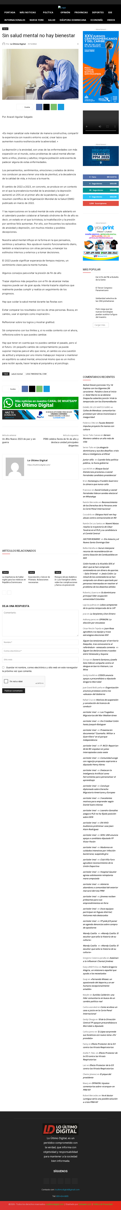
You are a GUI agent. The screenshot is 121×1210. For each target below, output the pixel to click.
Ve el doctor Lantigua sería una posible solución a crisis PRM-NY (100, 1098)
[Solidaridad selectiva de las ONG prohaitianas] (88, 301)
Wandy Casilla (90, 933)
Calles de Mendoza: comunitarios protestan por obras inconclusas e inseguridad (99, 414)
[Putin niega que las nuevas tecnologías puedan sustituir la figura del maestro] (88, 311)
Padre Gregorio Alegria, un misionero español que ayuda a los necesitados (100, 970)
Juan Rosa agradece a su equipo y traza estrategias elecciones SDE (98, 631)
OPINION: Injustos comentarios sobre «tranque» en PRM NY (99, 1086)
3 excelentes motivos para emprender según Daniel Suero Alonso (98, 801)
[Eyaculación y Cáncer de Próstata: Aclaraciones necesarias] (40, 565)
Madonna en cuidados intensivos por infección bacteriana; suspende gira (99, 850)
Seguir (113, 183)
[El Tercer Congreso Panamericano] (88, 290)
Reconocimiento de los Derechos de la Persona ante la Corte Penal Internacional (100, 505)
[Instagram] (8, 2)
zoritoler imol (89, 712)
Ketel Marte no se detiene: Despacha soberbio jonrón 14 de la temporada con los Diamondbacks (100, 398)
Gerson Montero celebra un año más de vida (98, 438)
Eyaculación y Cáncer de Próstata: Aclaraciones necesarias (39, 579)
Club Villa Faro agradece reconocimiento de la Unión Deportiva (99, 863)
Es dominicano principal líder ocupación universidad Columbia (99, 596)
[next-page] (9, 593)
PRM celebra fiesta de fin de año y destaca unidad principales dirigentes (60, 442)
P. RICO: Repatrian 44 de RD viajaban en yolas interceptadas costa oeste (100, 749)
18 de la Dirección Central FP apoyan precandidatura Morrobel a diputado (100, 1022)
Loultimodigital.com (55, 1204)
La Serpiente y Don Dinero (102, 613)
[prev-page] (4, 593)
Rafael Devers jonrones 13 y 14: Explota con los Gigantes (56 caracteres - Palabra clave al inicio (99, 388)
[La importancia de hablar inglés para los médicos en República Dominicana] (14, 565)
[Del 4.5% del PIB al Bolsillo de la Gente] (88, 279)
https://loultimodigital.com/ (38, 465)
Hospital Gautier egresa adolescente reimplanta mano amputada (99, 875)
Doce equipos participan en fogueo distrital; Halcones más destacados (98, 912)
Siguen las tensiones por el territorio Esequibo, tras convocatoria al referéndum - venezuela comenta (100, 644)
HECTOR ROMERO (91, 539)
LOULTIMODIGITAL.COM (36, 374)
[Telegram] (61, 107)
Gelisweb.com (85, 1204)
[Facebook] (4, 2)
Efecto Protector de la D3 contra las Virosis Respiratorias (100, 1056)
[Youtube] (21, 2)
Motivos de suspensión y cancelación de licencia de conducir (100, 703)
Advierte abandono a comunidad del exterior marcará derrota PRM (100, 887)
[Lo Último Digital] (4, 44)
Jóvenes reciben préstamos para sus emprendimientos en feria (99, 899)
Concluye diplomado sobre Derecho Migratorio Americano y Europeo (99, 789)
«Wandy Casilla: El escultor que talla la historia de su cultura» (100, 936)
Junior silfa (88, 459)
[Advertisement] (40, 513)
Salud (5, 29)
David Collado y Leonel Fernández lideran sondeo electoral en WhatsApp (100, 493)
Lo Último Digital (18, 44)
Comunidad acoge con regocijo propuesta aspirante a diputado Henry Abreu (100, 761)
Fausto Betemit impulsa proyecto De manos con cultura (98, 426)
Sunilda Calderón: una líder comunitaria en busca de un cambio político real (99, 998)
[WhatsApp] (54, 107)
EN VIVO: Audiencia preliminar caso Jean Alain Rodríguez (98, 826)
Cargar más (100, 325)
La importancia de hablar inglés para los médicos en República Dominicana (14, 579)
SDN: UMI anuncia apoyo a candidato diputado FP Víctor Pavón (100, 838)
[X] (13, 2)
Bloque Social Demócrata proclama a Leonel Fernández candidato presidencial (99, 472)
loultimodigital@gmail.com (67, 1189)
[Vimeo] (17, 2)
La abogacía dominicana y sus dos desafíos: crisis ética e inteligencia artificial (100, 450)
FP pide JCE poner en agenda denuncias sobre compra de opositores (100, 924)
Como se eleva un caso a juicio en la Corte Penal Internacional (100, 1010)
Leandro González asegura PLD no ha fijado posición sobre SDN (100, 813)
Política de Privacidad (102, 1204)
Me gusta (112, 177)
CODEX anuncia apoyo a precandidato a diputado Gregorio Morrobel (99, 678)
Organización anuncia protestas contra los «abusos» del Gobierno (100, 691)
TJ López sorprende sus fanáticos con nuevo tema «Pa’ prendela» (99, 1035)
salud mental (17, 374)
